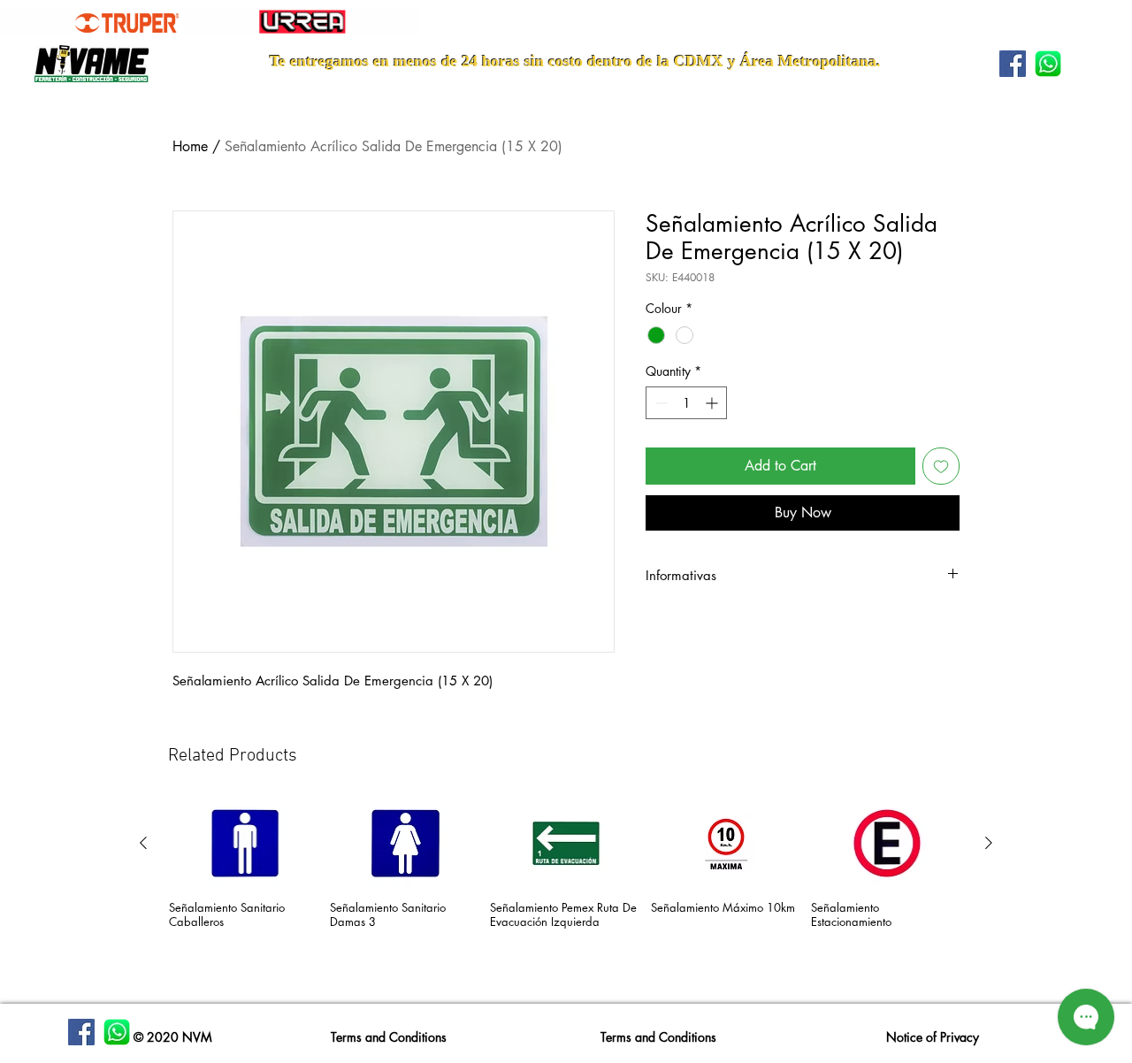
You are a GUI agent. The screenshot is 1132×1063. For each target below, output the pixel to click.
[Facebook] (81, 1032)
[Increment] (713, 402)
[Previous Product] (143, 842)
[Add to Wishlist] (941, 466)
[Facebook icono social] (1012, 63)
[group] (566, 894)
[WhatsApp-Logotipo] (1048, 63)
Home (190, 146)
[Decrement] (659, 402)
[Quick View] (245, 843)
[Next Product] (988, 842)
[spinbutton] (686, 402)
